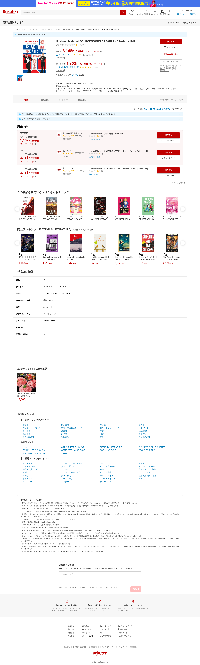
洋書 (48, 29)
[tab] (26, 99)
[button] (140, 12)
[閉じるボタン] (184, 34)
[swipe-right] (183, 209)
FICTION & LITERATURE (62, 29)
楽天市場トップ (21, 29)
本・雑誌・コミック (36, 29)
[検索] (123, 12)
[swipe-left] (17, 209)
